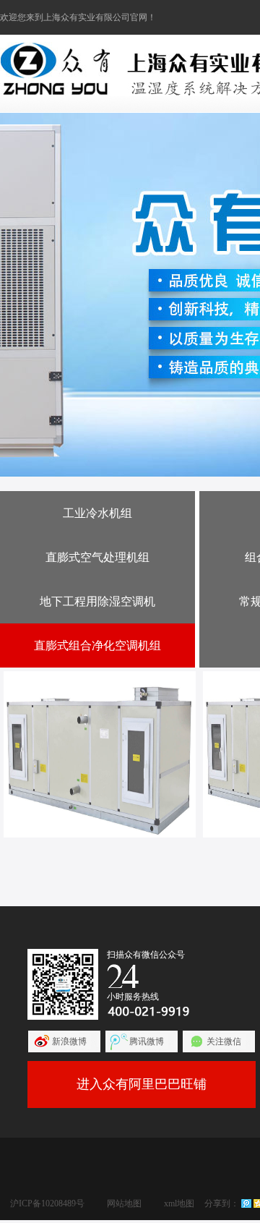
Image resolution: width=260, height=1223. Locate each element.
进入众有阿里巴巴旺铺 (142, 1084)
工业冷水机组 (97, 513)
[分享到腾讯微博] (246, 1203)
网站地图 (124, 1203)
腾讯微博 (146, 1041)
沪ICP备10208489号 (47, 1203)
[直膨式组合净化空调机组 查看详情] (100, 754)
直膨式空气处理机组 (98, 557)
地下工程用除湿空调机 (97, 601)
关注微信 (224, 1041)
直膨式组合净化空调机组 (97, 645)
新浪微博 (69, 1041)
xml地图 (179, 1203)
